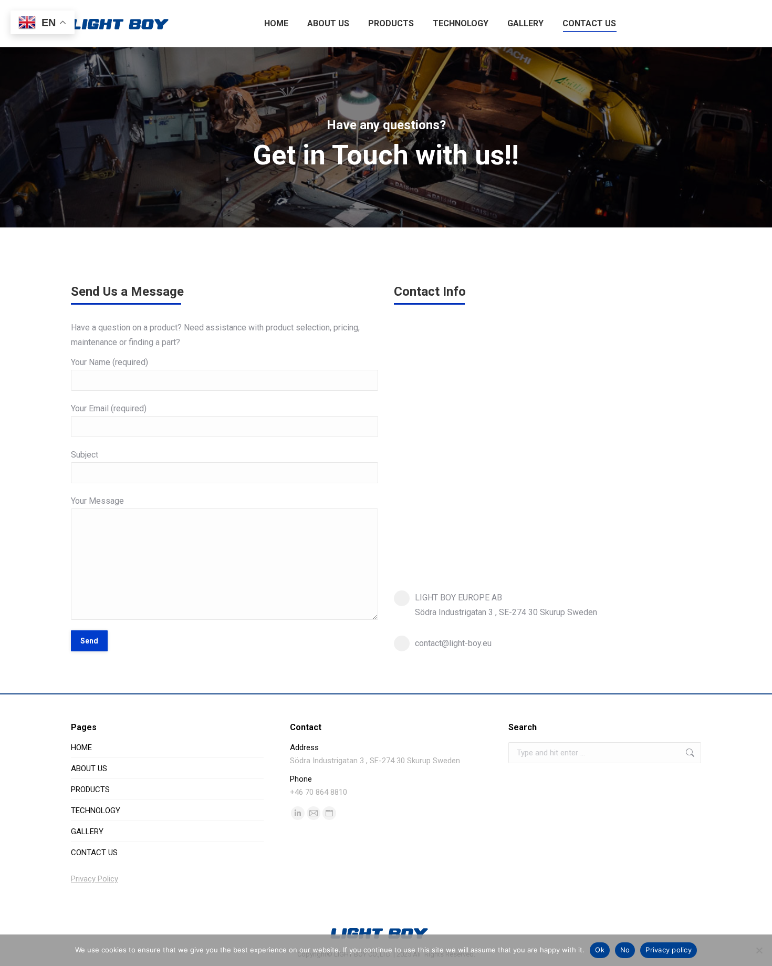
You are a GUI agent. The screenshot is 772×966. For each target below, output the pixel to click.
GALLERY (87, 831)
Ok (599, 950)
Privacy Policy (94, 879)
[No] (759, 950)
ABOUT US (89, 768)
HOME (81, 747)
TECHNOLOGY (95, 810)
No (625, 950)
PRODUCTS (90, 789)
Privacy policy (668, 950)
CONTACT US (94, 852)
